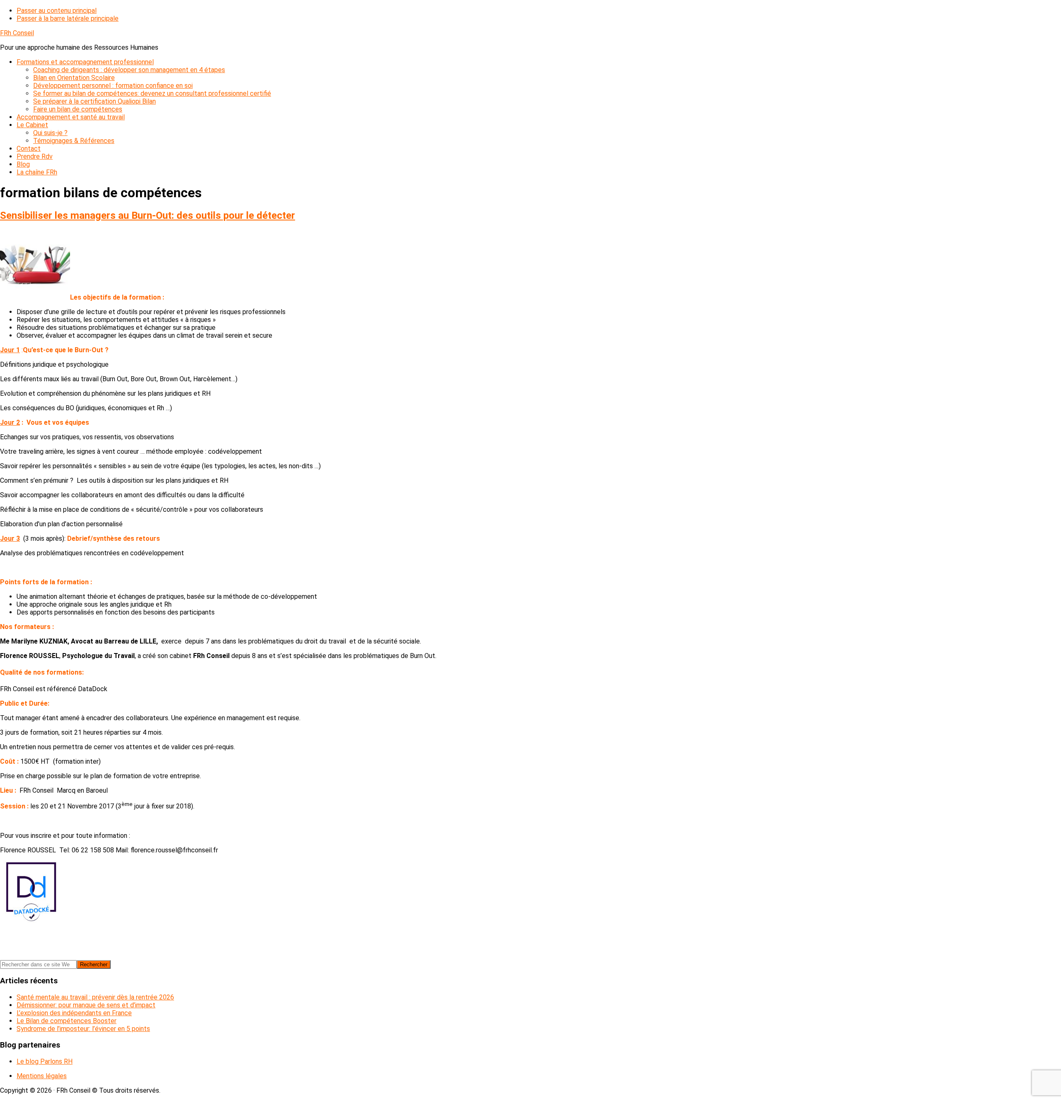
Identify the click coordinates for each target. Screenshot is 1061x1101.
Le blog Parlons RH (45, 1061)
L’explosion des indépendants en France (74, 1013)
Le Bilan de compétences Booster (66, 1021)
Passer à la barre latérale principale (68, 18)
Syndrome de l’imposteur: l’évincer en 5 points (83, 1029)
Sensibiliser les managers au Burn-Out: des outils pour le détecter (147, 215)
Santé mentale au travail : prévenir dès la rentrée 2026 (95, 997)
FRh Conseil (17, 33)
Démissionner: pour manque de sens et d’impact (86, 1005)
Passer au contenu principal (57, 11)
